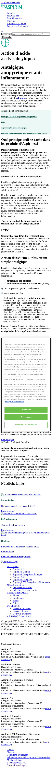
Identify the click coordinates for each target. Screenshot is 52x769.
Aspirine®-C (19, 577)
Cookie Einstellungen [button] (17, 765)
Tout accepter (26, 417)
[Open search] (2, 31)
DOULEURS (13, 606)
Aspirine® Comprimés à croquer (27, 574)
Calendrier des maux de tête (25, 590)
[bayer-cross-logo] (5, 46)
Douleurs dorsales (21, 611)
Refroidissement (14, 18)
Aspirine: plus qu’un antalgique (14, 128)
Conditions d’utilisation (17, 755)
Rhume (16, 595)
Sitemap (10, 752)
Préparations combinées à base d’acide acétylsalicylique (24, 133)
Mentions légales (14, 760)
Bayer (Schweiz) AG (16, 762)
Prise (3, 122)
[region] (26, 384)
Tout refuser (26, 409)
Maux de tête (13, 15)
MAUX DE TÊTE (15, 585)
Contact (10, 749)
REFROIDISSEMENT (17, 592)
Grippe (16, 603)
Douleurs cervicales (22, 608)
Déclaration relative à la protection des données (28, 757)
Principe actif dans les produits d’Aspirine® (19, 116)
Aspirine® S (18, 569)
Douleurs (11, 21)
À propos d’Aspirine (16, 23)
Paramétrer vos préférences (26, 425)
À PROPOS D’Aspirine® (19, 616)
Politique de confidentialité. (14, 402)
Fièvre (15, 600)
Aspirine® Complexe (22, 579)
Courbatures (18, 598)
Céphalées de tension (22, 587)
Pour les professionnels (17, 26)
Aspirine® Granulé (21, 571)
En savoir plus (7, 439)
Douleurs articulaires (22, 613)
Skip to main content (10, 2)
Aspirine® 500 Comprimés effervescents (31, 582)
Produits (10, 13)
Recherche (6, 34)
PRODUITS (12, 566)
